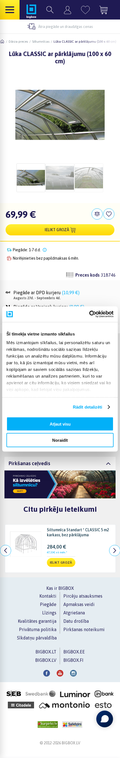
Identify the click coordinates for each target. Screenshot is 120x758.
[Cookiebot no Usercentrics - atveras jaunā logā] (89, 314)
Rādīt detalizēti (87, 407)
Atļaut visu (60, 423)
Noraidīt (60, 440)
